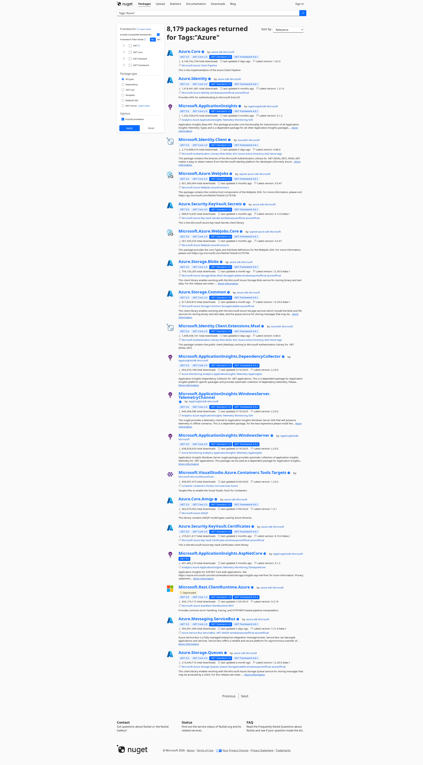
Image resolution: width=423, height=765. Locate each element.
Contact (123, 722)
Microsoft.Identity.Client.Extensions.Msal (219, 326)
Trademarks (283, 750)
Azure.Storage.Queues (201, 652)
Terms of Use (205, 750)
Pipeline (212, 65)
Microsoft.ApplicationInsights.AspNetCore (220, 553)
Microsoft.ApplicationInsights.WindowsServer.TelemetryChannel (224, 395)
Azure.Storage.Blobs (199, 261)
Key (203, 218)
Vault (208, 218)
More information (228, 283)
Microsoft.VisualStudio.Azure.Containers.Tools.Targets (232, 472)
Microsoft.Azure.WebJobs (203, 173)
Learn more (145, 29)
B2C (235, 153)
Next (244, 696)
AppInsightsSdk (257, 106)
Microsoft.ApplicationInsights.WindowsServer (224, 435)
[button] (138, 29)
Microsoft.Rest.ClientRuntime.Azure (214, 587)
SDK (250, 119)
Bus (200, 632)
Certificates (218, 540)
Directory (258, 153)
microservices (222, 485)
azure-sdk (217, 52)
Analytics (187, 119)
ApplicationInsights (211, 119)
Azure (196, 65)
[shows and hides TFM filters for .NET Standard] (123, 59)
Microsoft (228, 52)
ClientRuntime (220, 605)
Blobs (213, 275)
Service (193, 632)
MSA (222, 153)
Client (204, 65)
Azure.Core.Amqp (196, 499)
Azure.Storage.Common (202, 292)
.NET (218, 632)
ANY (158, 39)
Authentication (201, 153)
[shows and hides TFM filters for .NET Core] (123, 52)
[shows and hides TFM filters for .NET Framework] (123, 65)
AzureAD (243, 140)
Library (215, 153)
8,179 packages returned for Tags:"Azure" (207, 33)
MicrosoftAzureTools (202, 476)
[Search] (302, 13)
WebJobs (206, 187)
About (190, 750)
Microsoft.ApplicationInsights (208, 106)
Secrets (216, 218)
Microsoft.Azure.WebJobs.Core (209, 231)
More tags (276, 153)
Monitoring (241, 119)
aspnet (243, 174)
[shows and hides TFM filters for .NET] (123, 46)
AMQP (204, 513)
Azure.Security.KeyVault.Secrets (210, 204)
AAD (267, 153)
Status (187, 722)
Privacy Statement (262, 750)
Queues (214, 666)
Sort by (266, 29)
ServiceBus (209, 632)
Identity (205, 92)
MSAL (229, 153)
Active (248, 153)
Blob (220, 275)
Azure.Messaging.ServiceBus (207, 619)
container (187, 485)
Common (215, 306)
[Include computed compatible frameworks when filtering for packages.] (158, 34)
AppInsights (255, 374)
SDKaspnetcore (257, 567)
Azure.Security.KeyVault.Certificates (214, 526)
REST (231, 605)
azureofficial (242, 92)
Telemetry (228, 119)
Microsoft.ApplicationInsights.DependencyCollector (230, 356)
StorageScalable (232, 275)
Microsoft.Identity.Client (203, 139)
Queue (223, 666)
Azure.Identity (193, 78)
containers (199, 485)
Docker (210, 485)
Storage (205, 275)
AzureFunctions (220, 187)
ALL (152, 39)
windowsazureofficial (222, 92)
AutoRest (206, 605)
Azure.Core (189, 51)
